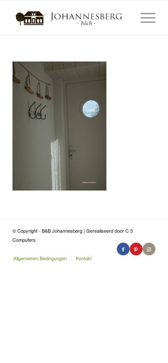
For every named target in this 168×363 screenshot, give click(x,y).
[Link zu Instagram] (149, 249)
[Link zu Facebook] (123, 249)
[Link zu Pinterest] (136, 249)
